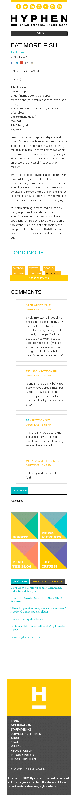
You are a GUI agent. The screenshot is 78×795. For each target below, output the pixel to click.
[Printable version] (31, 63)
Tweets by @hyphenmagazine (25, 637)
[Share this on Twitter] (17, 63)
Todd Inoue (27, 253)
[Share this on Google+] (21, 63)
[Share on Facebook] (12, 63)
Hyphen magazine (39, 698)
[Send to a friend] (26, 63)
